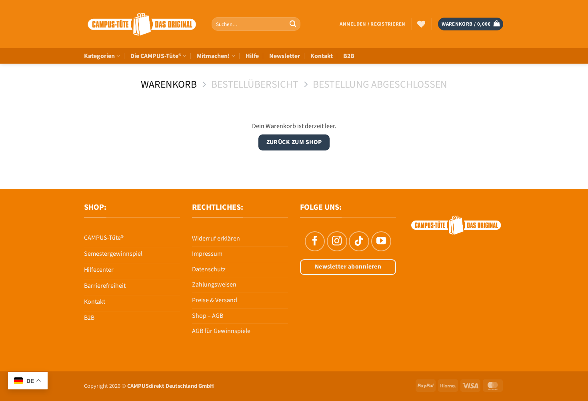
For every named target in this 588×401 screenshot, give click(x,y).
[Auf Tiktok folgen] (359, 241)
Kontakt (321, 56)
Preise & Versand (214, 300)
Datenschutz (209, 269)
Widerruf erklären (216, 238)
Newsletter (284, 56)
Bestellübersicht (254, 84)
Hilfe (252, 56)
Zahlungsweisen (214, 284)
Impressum (207, 253)
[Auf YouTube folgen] (381, 241)
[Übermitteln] (293, 24)
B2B (348, 56)
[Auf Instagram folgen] (337, 241)
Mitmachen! (213, 56)
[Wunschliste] (421, 24)
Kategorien (99, 56)
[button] (372, 24)
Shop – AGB (207, 315)
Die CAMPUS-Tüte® (155, 56)
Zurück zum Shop (294, 142)
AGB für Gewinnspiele (221, 331)
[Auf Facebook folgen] (315, 241)
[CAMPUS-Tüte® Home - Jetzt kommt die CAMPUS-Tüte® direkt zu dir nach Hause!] (142, 24)
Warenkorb (169, 84)
